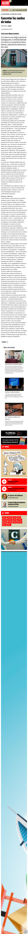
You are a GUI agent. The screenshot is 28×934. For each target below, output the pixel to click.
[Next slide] (25, 785)
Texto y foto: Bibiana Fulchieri (10, 34)
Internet (19, 522)
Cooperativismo (5, 14)
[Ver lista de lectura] (26, 932)
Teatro (14, 517)
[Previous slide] (3, 785)
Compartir (4, 342)
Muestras (5, 522)
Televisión (9, 517)
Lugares (10, 522)
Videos (4, 517)
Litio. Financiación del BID (11, 10)
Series (19, 517)
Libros (15, 522)
